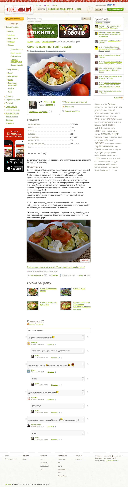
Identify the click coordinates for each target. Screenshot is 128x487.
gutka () (45, 102)
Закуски (11, 35)
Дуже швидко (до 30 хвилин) (76, 102)
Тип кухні (9, 103)
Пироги (119, 63)
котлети (117, 122)
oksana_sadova (36, 424)
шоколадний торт (113, 167)
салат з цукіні (48, 271)
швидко (104, 167)
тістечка (105, 159)
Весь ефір (117, 97)
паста (115, 131)
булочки (111, 104)
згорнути (32, 324)
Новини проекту (12, 117)
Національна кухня (13, 100)
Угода (60, 466)
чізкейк (113, 165)
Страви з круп (60, 51)
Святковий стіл (11, 106)
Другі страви (13, 38)
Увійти (98, 9)
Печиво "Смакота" (114, 40)
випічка (118, 107)
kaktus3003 (102, 40)
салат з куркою (109, 143)
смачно (111, 149)
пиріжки (98, 137)
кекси (103, 119)
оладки (97, 131)
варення (105, 107)
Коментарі (107, 22)
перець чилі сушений (36, 144)
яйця (115, 170)
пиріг (115, 134)
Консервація (13, 76)
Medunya (34, 342)
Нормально (69, 107)
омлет (104, 131)
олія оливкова (33, 137)
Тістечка (103, 93)
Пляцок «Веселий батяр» (112, 55)
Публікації (99, 22)
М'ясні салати (16, 53)
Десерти (11, 42)
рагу (95, 140)
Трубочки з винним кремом (112, 91)
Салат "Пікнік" (79, 288)
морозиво (107, 128)
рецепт (100, 140)
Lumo (100, 47)
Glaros (33, 370)
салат (99, 143)
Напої (10, 73)
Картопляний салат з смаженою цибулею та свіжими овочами (82, 305)
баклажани (98, 104)
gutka (81, 275)
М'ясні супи (114, 28)
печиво (106, 134)
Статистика (61, 469)
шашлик (97, 167)
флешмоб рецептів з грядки (105, 162)
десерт (98, 110)
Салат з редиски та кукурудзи (48, 303)
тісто (110, 159)
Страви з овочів (51, 51)
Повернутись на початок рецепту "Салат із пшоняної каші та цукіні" (56, 267)
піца (120, 137)
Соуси (10, 80)
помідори (113, 137)
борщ (105, 104)
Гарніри (11, 88)
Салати (11, 45)
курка (104, 125)
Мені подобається (37, 275)
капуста (117, 113)
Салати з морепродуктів (16, 61)
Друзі (59, 472)
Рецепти (41, 9)
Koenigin (34, 397)
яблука (96, 170)
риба (106, 140)
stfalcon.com (118, 456)
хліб (108, 164)
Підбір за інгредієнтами (60, 9)
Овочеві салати (16, 49)
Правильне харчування (12, 84)
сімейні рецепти (112, 155)
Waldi (100, 32)
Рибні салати (16, 56)
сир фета (31, 134)
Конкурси (9, 120)
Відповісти (51, 344)
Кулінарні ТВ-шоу (12, 113)
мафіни (111, 125)
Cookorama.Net (112, 460)
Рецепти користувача (38, 112)
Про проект (61, 459)
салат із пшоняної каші (36, 271)
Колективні (43, 462)
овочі (113, 128)
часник (30, 140)
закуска (111, 110)
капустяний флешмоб (101, 116)
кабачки (106, 113)
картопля (114, 116)
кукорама (97, 125)
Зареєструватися (115, 9)
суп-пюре (107, 153)
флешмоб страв (99, 164)
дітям (105, 110)
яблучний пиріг (106, 170)
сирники (105, 150)
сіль (29, 147)
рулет (111, 140)
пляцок (106, 137)
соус (96, 153)
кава (112, 113)
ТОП (42, 469)
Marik (100, 55)
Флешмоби (10, 123)
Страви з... (10, 96)
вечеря (111, 107)
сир (116, 147)
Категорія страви (12, 27)
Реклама (78, 459)
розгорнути (39, 324)
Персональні (44, 466)
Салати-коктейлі (17, 65)
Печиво (102, 42)
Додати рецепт (14, 19)
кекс (96, 119)
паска (109, 131)
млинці (98, 127)
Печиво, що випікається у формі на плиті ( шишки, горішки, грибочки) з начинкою (109, 84)
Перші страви (13, 70)
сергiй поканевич (104, 146)
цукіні (30, 127)
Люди (79, 9)
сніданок (118, 150)
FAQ (59, 462)
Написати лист (54, 102)
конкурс (111, 119)
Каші (10, 92)
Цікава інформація (13, 110)
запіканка (98, 113)
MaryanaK (102, 26)
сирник (97, 149)
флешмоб (116, 159)
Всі (41, 459)
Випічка (11, 31)
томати (31, 130)
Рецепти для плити (72, 111)
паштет (97, 134)
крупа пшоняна (34, 124)
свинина (118, 144)
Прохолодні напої (104, 51)
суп (101, 152)
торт (97, 158)
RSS (121, 97)
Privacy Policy (62, 476)
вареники (97, 107)
